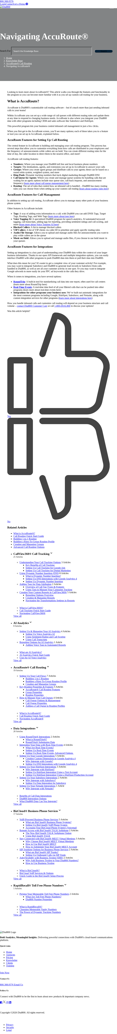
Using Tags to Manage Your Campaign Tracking (49, 589)
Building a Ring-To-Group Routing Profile (34, 541)
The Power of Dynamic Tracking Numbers (40, 912)
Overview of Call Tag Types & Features (45, 587)
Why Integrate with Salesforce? (41, 780)
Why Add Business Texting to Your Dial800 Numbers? (52, 860)
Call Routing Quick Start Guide (28, 536)
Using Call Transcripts (36, 639)
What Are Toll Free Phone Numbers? (43, 896)
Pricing (9, 957)
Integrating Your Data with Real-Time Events (41, 745)
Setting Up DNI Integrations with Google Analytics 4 (51, 578)
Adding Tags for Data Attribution (35, 584)
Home (9, 952)
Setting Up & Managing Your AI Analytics (40, 631)
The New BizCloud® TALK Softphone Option (48, 833)
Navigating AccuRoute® (31, 718)
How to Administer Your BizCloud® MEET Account (51, 847)
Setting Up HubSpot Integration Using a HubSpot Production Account (59, 775)
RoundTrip (19, 281)
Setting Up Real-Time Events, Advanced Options (50, 753)
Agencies (10, 954)
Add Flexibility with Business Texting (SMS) (41, 857)
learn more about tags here (61, 216)
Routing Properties (35, 695)
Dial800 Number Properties (39, 899)
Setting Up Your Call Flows (33, 676)
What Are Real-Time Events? (40, 747)
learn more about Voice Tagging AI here (39, 224)
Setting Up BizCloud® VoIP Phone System (46, 825)
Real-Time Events (22, 287)
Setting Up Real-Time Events (40, 750)
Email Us (18, 984)
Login (3, 4)
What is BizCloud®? (30, 870)
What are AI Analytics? (31, 652)
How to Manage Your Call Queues (36, 697)
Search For (5, 51)
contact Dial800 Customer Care (32, 306)
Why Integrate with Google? (39, 761)
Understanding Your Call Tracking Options (40, 562)
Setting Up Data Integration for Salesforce (46, 783)
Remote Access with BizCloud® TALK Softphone (44, 830)
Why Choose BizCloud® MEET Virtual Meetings (50, 841)
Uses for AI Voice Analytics (33, 657)
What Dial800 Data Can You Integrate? (38, 801)
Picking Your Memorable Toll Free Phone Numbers (44, 894)
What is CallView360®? (31, 608)
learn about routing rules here (94, 188)
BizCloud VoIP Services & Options (36, 873)
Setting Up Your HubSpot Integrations (38, 766)
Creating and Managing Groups (28, 544)
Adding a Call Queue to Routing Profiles (45, 706)
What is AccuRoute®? (24, 533)
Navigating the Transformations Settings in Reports (50, 600)
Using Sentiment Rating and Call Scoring (45, 637)
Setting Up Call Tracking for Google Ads (45, 568)
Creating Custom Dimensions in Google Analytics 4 (51, 758)
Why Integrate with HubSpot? (40, 769)
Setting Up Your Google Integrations (37, 756)
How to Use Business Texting (40, 863)
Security (10, 1027)
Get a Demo (20, 4)
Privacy (9, 1024)
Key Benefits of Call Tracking (40, 565)
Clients (9, 963)
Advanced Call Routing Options (28, 547)
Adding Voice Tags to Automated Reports (46, 645)
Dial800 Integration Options (33, 798)
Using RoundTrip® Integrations (35, 736)
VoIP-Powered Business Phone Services (39, 819)
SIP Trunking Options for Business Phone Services (44, 849)
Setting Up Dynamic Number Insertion (44, 581)
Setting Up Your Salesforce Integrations (38, 777)
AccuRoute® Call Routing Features (43, 689)
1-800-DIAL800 (62, 306)
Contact (9, 4)
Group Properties (34, 692)
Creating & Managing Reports (40, 598)
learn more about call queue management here (46, 183)
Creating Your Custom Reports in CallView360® (43, 592)
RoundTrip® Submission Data (40, 742)
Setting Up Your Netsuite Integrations (37, 786)
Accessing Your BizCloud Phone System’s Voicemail (51, 827)
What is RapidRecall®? (31, 906)
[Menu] (113, 7)
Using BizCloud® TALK (38, 836)
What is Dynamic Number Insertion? (43, 576)
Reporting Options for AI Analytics (36, 642)
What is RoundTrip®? (36, 739)
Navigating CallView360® (32, 613)
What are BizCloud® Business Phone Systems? (48, 822)
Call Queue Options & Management (43, 700)
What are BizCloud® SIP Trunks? (42, 852)
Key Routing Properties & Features (36, 687)
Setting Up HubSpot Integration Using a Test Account (52, 772)
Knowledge (11, 960)
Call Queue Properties (36, 703)
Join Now (4, 972)
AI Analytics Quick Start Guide (35, 655)
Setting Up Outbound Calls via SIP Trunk (46, 855)
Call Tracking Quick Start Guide (35, 610)
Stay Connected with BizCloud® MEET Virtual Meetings (47, 838)
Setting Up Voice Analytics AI (40, 634)
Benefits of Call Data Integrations (36, 796)
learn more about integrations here (75, 298)
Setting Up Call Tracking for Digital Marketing (48, 570)
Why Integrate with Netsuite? (40, 788)
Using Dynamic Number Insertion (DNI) (39, 573)
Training (10, 965)
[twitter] (4, 1002)
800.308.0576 (6, 1)
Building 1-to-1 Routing (25, 539)
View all (17, 616)
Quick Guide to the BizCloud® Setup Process (42, 876)
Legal (9, 1030)
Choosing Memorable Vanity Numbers (38, 909)
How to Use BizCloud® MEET (41, 844)
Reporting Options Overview (40, 595)
